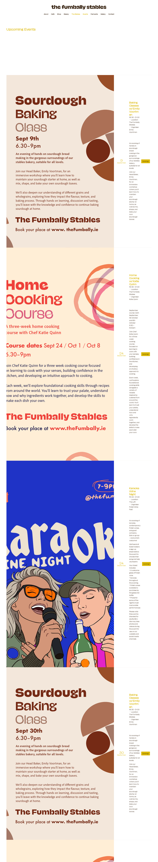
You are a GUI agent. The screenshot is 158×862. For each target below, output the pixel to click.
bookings (146, 161)
